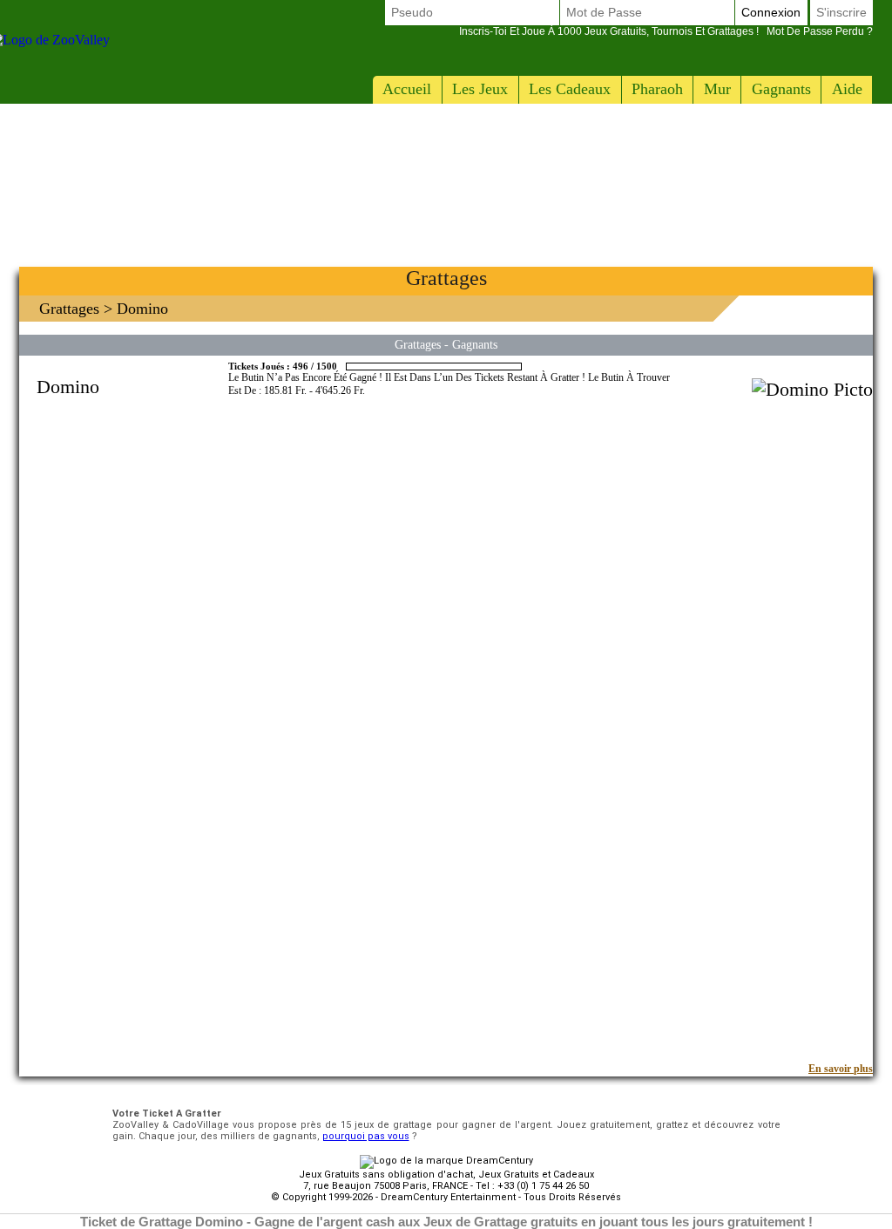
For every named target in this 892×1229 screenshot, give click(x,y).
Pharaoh (657, 89)
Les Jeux (480, 89)
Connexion (771, 12)
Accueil (406, 89)
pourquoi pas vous (365, 1136)
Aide (847, 89)
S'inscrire (841, 12)
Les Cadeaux (570, 89)
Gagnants (781, 89)
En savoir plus (840, 1069)
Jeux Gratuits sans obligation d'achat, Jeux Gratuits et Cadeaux (446, 1174)
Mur (717, 89)
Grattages (69, 308)
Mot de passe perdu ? (666, 31)
